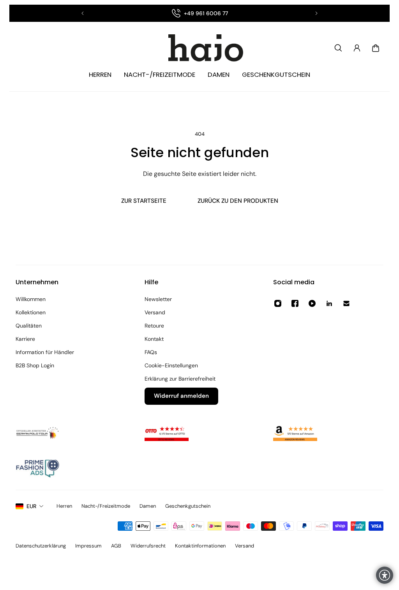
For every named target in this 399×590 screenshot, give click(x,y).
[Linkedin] (329, 303)
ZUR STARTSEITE (143, 201)
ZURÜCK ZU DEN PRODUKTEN (238, 201)
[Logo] (199, 48)
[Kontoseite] (357, 48)
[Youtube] (312, 303)
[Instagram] (277, 303)
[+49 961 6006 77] (199, 13)
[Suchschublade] (338, 48)
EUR (31, 506)
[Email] (346, 303)
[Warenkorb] (375, 48)
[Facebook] (295, 303)
